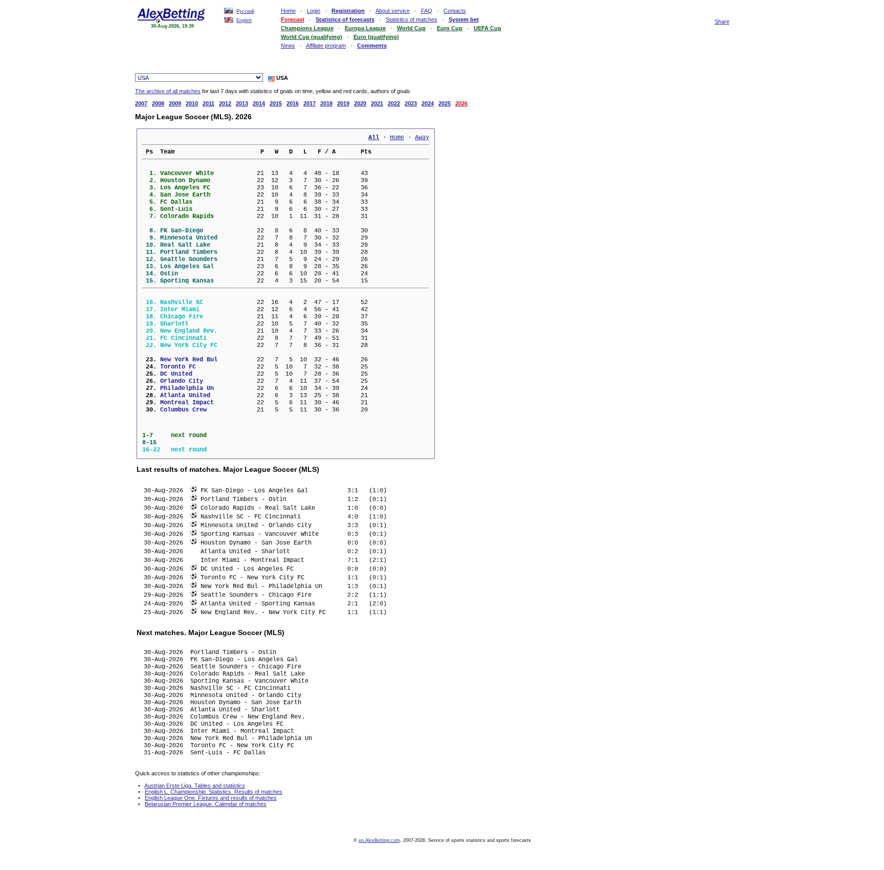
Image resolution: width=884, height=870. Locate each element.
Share (722, 21)
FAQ (426, 11)
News (288, 45)
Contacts (455, 11)
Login (313, 11)
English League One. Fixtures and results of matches (211, 798)
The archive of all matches (168, 91)
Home (288, 11)
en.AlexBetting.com (379, 840)
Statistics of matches (411, 19)
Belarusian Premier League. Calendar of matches (206, 804)
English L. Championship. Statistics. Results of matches (213, 792)
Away (422, 137)
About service (392, 11)
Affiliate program (326, 45)
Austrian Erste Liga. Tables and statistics (194, 785)
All (373, 137)
